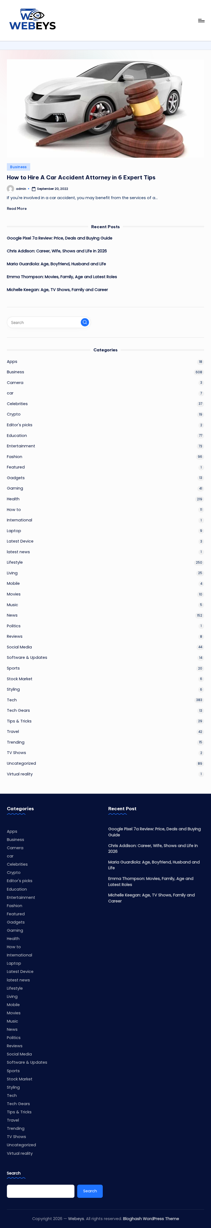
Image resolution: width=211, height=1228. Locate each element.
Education (17, 435)
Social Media (19, 647)
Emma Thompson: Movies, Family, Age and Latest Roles (62, 277)
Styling (13, 689)
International (19, 520)
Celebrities (17, 403)
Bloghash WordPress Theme (151, 1218)
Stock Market (19, 679)
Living (12, 573)
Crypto (14, 414)
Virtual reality (20, 774)
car (10, 393)
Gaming (15, 488)
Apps (12, 361)
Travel (13, 731)
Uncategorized (21, 763)
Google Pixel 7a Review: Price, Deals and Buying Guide (59, 238)
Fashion (14, 456)
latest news (18, 552)
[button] (85, 322)
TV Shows (16, 752)
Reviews (15, 636)
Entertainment (21, 446)
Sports (13, 668)
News (12, 615)
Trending (15, 742)
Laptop (14, 530)
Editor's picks (19, 425)
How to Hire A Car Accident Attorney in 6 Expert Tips (81, 177)
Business (18, 167)
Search (14, 1173)
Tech (12, 700)
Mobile (13, 583)
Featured (16, 467)
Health (13, 499)
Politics (14, 626)
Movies (14, 594)
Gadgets (16, 478)
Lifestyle (15, 562)
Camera (15, 382)
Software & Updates (27, 657)
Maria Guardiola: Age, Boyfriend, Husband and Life (56, 264)
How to (14, 509)
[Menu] (201, 20)
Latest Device (20, 541)
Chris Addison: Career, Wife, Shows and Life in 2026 (57, 251)
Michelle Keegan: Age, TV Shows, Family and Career (57, 289)
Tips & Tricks (19, 721)
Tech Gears (18, 710)
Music (12, 605)
